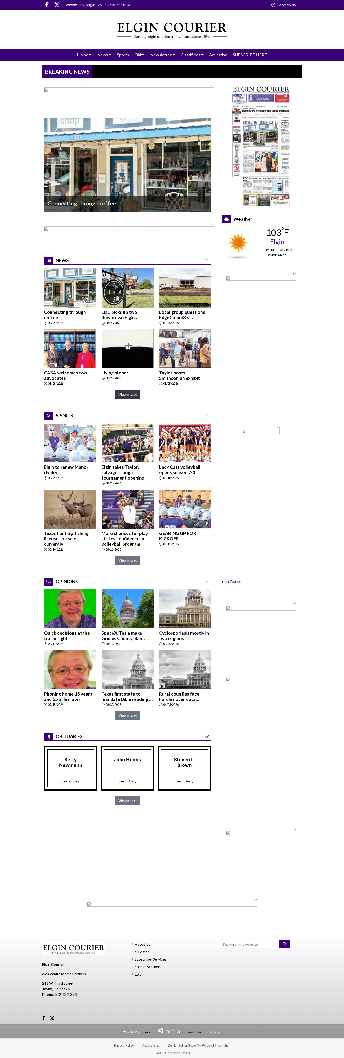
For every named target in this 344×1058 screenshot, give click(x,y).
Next (207, 165)
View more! (127, 394)
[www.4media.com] (168, 1030)
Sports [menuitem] (123, 54)
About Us (142, 944)
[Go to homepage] (172, 29)
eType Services (211, 1032)
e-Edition (142, 951)
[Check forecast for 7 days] (238, 245)
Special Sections (148, 966)
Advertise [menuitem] (218, 54)
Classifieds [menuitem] (190, 54)
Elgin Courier (231, 581)
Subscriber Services (150, 959)
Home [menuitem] (82, 54)
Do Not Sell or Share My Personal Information (199, 1045)
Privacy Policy (124, 1045)
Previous (47, 165)
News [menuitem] (102, 54)
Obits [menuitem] (140, 54)
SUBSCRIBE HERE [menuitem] (250, 54)
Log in (139, 974)
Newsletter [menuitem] (161, 54)
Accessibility (287, 5)
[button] (207, 736)
